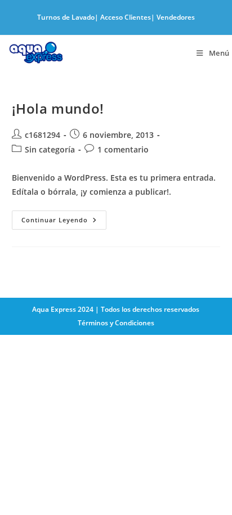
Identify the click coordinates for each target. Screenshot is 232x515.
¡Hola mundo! (58, 108)
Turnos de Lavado (66, 17)
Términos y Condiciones (116, 323)
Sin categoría (50, 149)
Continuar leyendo (63, 222)
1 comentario (123, 149)
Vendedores (176, 17)
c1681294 (42, 134)
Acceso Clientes (125, 17)
